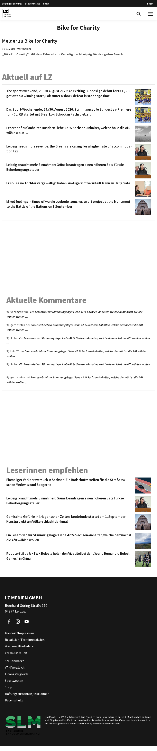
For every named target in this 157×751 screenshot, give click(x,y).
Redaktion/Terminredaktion (25, 640)
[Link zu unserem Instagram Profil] (18, 621)
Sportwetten (14, 680)
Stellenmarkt (32, 3)
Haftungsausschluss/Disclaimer (27, 694)
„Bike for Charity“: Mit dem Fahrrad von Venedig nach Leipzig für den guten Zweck (62, 54)
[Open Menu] (150, 13)
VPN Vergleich (15, 667)
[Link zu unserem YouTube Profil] (26, 621)
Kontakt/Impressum (19, 633)
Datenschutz (14, 700)
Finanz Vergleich (16, 674)
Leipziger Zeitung (12, 3)
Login (150, 3)
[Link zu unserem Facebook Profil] (9, 621)
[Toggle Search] (138, 14)
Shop (46, 3)
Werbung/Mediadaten (20, 646)
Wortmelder (24, 49)
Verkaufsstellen (16, 653)
